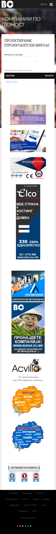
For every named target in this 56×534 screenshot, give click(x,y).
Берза (43, 505)
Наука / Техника (30, 505)
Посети (49, 76)
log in (43, 4)
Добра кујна (14, 505)
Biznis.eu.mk (7, 4)
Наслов (10, 76)
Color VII (33, 526)
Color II (20, 526)
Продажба (23, 511)
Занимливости (12, 499)
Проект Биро (12, 82)
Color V (28, 526)
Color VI (30, 526)
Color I (17, 526)
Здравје (46, 499)
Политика (41, 493)
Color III (23, 526)
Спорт (25, 499)
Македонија (27, 493)
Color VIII (35, 526)
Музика (36, 499)
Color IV (25, 526)
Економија (13, 493)
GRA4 (34, 511)
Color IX (38, 526)
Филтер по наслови (13, 54)
